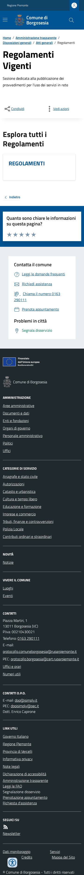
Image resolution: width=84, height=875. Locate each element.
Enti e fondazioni (16, 420)
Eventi (8, 595)
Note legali (11, 766)
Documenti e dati (16, 413)
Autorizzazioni (13, 484)
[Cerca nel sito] (69, 20)
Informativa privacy (18, 759)
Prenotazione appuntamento (25, 797)
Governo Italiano (15, 736)
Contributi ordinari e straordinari (27, 536)
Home (7, 37)
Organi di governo (16, 428)
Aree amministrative (18, 405)
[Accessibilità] (12, 862)
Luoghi (8, 588)
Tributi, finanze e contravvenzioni (28, 521)
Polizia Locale (13, 529)
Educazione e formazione (22, 506)
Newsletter (11, 833)
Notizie (8, 562)
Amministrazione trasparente (36, 37)
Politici (8, 443)
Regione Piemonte (17, 5)
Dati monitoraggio (16, 851)
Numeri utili (12, 674)
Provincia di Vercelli (17, 751)
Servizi (55, 851)
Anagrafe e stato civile (20, 476)
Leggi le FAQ (12, 786)
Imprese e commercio (19, 514)
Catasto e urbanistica (19, 491)
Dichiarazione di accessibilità (24, 774)
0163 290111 (28, 638)
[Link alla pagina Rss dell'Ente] (5, 827)
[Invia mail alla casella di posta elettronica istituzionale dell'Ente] (40, 651)
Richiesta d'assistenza (20, 803)
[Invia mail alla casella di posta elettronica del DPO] (26, 700)
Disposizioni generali (17, 42)
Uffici (6, 450)
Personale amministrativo (22, 435)
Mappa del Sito (63, 857)
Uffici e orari (12, 666)
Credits (26, 857)
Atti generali (44, 42)
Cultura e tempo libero (20, 499)
